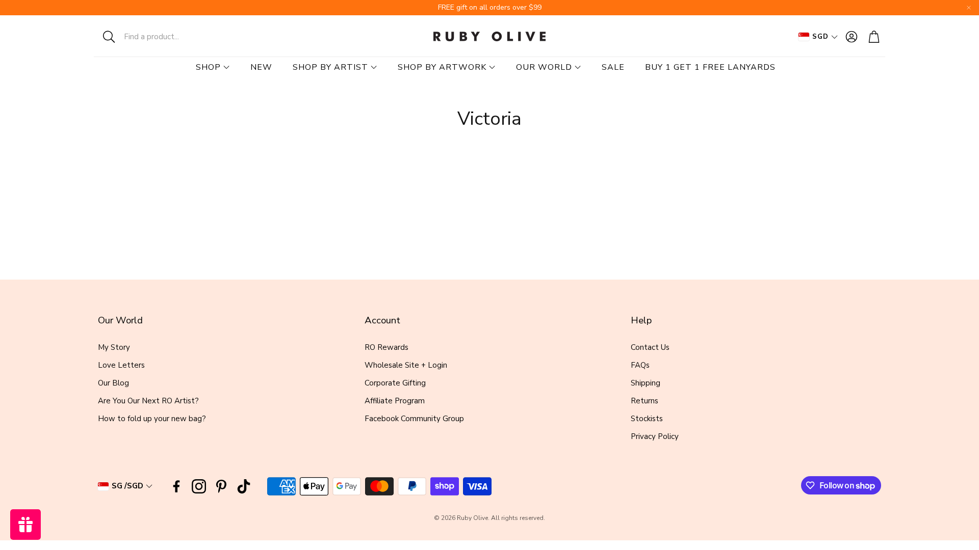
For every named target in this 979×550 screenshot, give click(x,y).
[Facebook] (176, 486)
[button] (160, 36)
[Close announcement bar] (968, 7)
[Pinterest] (221, 486)
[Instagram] (199, 486)
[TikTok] (244, 486)
